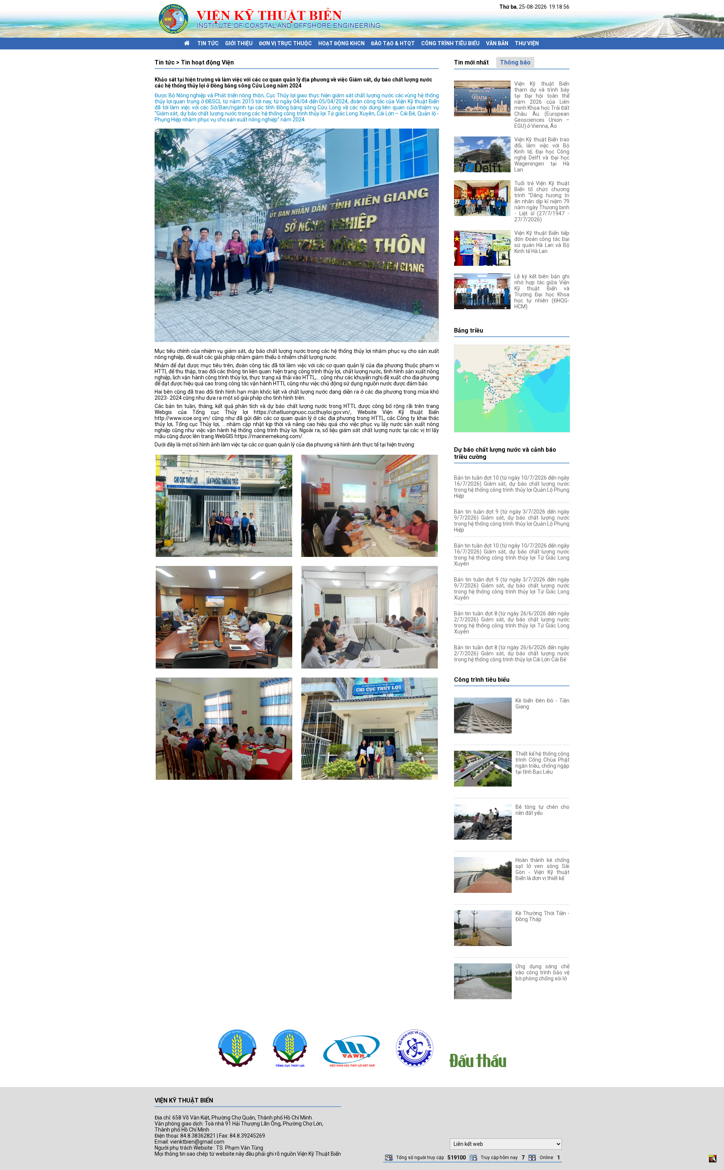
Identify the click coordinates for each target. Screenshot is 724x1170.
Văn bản (497, 43)
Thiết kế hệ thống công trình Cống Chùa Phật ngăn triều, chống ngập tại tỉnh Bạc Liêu (542, 763)
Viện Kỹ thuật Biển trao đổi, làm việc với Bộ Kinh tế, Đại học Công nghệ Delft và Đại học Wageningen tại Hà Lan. (541, 154)
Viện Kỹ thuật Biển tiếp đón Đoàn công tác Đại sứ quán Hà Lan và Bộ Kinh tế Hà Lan (541, 242)
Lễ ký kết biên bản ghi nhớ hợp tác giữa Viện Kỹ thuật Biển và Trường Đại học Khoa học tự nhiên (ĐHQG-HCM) (541, 291)
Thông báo (515, 62)
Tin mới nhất (471, 62)
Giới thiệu (239, 43)
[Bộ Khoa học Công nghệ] (414, 1069)
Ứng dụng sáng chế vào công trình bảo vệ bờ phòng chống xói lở (542, 972)
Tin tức (208, 43)
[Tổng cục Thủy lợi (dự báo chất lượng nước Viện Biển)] (289, 1069)
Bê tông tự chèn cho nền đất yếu (542, 810)
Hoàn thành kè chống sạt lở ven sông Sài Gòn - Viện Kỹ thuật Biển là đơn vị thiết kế (542, 869)
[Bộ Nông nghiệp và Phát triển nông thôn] (237, 1069)
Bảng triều (468, 330)
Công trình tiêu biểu (450, 43)
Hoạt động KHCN (341, 43)
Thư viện (527, 43)
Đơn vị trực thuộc (285, 43)
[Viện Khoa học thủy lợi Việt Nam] (351, 1069)
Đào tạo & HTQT (393, 43)
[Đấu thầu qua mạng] (478, 1069)
